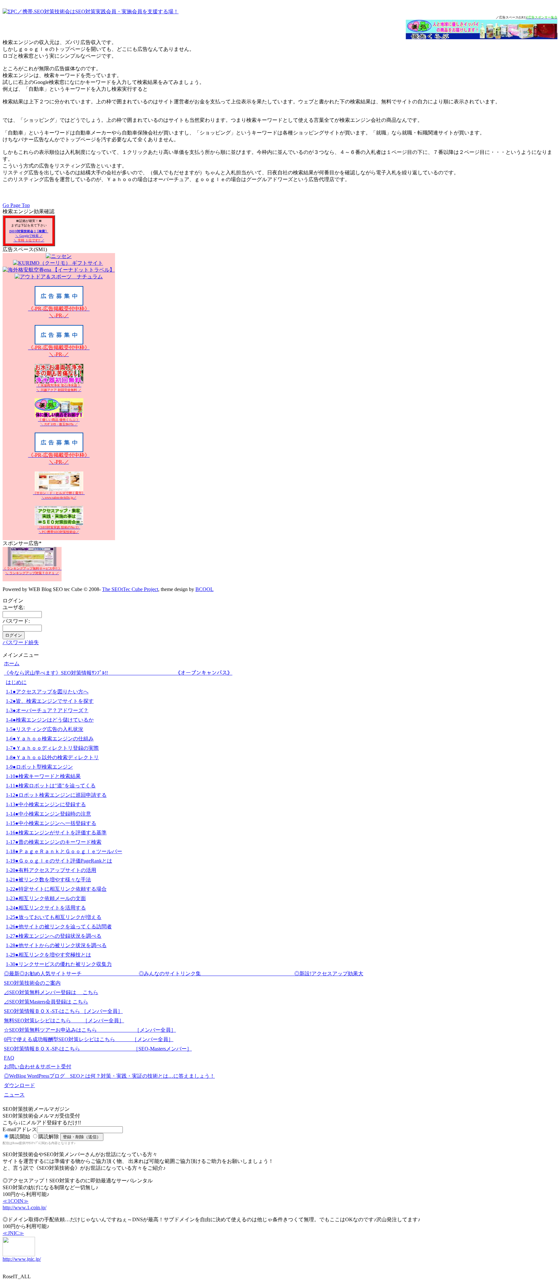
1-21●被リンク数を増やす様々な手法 (48, 879)
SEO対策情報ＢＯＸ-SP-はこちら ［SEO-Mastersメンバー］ (98, 1048)
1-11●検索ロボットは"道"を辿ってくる (51, 785)
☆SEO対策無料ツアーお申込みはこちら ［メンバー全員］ (90, 1030)
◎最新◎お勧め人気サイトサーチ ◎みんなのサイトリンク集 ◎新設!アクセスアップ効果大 (183, 973)
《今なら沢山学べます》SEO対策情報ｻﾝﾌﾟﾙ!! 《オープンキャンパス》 (118, 673)
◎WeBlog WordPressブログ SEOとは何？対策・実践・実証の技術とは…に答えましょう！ (109, 1076)
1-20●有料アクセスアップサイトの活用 (51, 870)
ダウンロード (19, 1085)
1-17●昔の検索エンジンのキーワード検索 (53, 842)
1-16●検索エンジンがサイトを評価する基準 (56, 832)
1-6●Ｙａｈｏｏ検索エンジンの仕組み (50, 738)
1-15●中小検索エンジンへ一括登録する (51, 823)
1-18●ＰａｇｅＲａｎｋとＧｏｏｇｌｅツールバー (64, 851)
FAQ (9, 1058)
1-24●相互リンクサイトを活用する (46, 908)
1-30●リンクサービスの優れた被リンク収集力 (59, 964)
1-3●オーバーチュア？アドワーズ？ (47, 710)
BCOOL (204, 589)
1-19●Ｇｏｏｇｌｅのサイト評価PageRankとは (59, 861)
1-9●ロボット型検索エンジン (39, 767)
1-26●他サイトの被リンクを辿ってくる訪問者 (59, 926)
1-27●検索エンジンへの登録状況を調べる (53, 936)
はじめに (16, 682)
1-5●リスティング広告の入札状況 (44, 729)
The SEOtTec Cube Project (130, 589)
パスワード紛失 (21, 642)
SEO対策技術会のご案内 (32, 983)
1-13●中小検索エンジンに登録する (46, 804)
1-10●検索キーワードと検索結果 (43, 776)
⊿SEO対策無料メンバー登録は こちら (51, 992)
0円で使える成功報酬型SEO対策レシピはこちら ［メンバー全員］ (88, 1039)
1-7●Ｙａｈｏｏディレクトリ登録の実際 (52, 748)
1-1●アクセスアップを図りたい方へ (47, 691)
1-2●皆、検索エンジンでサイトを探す (50, 701)
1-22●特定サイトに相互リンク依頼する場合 (56, 889)
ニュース (14, 1094)
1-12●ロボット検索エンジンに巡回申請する (56, 795)
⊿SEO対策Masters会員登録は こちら (46, 1001)
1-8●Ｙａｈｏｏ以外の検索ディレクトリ (52, 757)
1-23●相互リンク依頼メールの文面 (46, 898)
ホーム (11, 663)
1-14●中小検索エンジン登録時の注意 (48, 814)
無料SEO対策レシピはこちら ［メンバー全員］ (64, 1020)
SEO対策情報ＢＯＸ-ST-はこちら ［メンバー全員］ (63, 1011)
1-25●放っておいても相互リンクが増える (53, 917)
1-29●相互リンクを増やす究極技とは (48, 954)
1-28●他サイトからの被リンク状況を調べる (56, 945)
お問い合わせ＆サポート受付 (37, 1066)
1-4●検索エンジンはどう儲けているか (50, 720)
